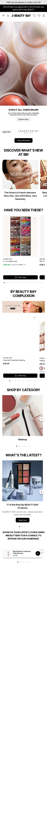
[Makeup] (22, 419)
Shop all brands (23, 140)
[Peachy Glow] (41, 368)
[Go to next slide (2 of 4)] (41, 492)
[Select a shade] (38, 553)
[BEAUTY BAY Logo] (21, 15)
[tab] (4, 282)
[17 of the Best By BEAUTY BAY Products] (22, 491)
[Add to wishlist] (35, 218)
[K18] (36, 131)
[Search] (33, 15)
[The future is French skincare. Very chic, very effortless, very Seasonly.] (20, 181)
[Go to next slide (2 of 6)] (41, 419)
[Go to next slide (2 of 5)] (41, 550)
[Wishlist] (38, 15)
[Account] (8, 15)
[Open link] (20, 236)
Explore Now (23, 119)
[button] (3, 15)
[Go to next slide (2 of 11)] (41, 346)
